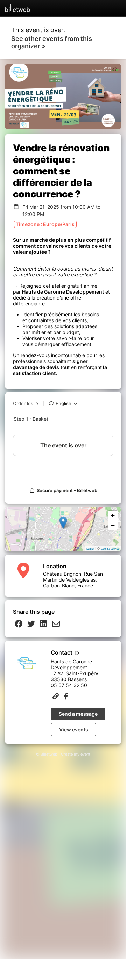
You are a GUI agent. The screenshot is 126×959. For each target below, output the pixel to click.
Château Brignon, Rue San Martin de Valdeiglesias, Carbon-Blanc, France (73, 580)
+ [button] (113, 515)
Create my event (75, 754)
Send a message (78, 714)
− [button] (113, 525)
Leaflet (90, 548)
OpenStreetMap (110, 548)
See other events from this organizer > (51, 42)
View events (73, 730)
